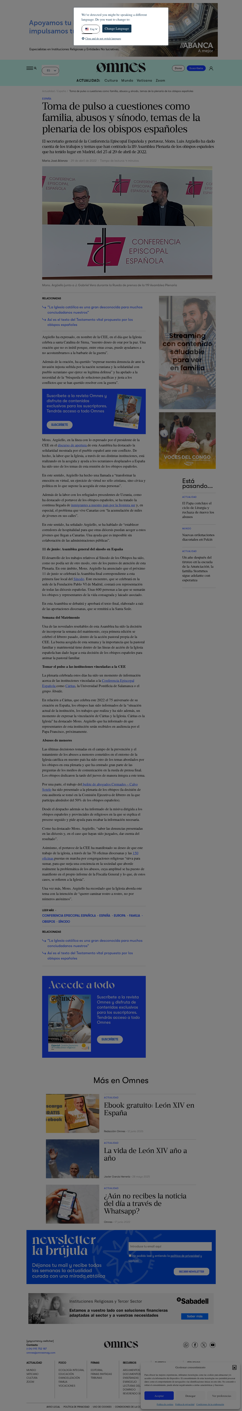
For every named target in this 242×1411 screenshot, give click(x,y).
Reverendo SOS (133, 1393)
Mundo (127, 80)
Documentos (132, 1373)
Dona (178, 68)
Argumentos (131, 1370)
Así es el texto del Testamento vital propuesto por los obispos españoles (90, 322)
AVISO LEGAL (53, 1407)
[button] (234, 1367)
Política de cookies (165, 1404)
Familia (134, 915)
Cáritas (70, 685)
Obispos (48, 921)
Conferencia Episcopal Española (69, 915)
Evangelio (130, 1381)
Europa (120, 915)
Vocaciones (67, 1385)
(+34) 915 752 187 (36, 1348)
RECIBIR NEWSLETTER (191, 1271)
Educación (66, 1373)
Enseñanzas (131, 1377)
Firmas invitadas (101, 1373)
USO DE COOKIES (102, 1407)
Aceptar (159, 1396)
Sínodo (79, 578)
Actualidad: (88, 80)
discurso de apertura (73, 445)
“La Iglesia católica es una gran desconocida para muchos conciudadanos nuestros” (95, 310)
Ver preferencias (221, 1396)
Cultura (111, 80)
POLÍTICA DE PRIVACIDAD (76, 1407)
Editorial (97, 1370)
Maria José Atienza (54, 160)
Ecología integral (71, 1370)
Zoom (160, 80)
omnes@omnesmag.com (40, 1352)
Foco (62, 1362)
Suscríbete (196, 68)
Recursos (129, 1362)
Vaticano (144, 80)
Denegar (190, 1396)
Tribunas (96, 1377)
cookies (134, 1260)
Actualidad (48, 91)
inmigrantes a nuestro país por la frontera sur (103, 505)
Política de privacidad (184, 1404)
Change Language (117, 28)
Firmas (95, 1362)
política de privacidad (185, 1256)
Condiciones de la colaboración (210, 1404)
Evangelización (69, 1377)
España (61, 91)
